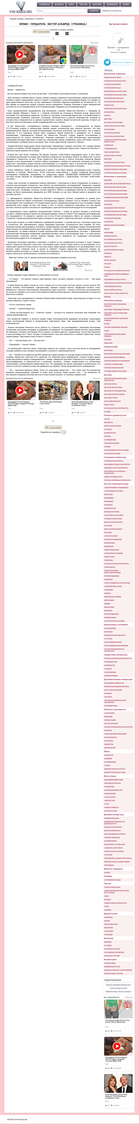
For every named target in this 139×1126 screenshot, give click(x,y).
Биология (108, 494)
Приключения (111, 346)
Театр (106, 906)
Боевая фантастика (112, 77)
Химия (107, 604)
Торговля (108, 855)
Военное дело (110, 959)
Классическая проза (113, 243)
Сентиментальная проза (115, 279)
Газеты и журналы (112, 887)
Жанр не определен (113, 869)
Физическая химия (112, 597)
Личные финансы (112, 837)
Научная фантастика (113, 122)
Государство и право (113, 519)
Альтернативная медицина (116, 487)
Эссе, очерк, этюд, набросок (116, 293)
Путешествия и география (115, 371)
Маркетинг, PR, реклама (114, 844)
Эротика (107, 340)
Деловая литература (114, 814)
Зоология (108, 526)
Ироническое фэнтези (113, 98)
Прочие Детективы (112, 218)
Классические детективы (115, 194)
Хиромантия (109, 748)
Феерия (107, 297)
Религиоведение (111, 576)
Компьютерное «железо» (114, 635)
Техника (108, 876)
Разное (107, 872)
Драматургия (110, 433)
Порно (107, 324)
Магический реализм (113, 250)
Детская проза (110, 384)
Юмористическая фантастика (117, 166)
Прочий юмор (110, 762)
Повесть (107, 257)
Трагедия (108, 935)
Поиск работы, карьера (114, 851)
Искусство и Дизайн (113, 690)
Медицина (109, 546)
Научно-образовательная (116, 484)
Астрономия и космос (113, 491)
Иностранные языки (113, 529)
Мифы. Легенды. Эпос (113, 477)
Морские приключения (114, 357)
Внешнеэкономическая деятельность (114, 823)
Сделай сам (109, 800)
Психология (109, 567)
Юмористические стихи (115, 772)
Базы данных (110, 628)
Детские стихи (110, 398)
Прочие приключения (114, 368)
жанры (59, 4)
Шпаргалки (109, 607)
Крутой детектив (111, 201)
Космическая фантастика (115, 109)
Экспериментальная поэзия (116, 450)
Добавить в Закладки (112, 10)
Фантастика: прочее (113, 155)
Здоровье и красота (112, 783)
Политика (108, 560)
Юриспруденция (111, 614)
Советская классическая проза (118, 283)
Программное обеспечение (116, 646)
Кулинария (109, 787)
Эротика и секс (110, 811)
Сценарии (108, 931)
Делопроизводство (112, 831)
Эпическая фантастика (114, 162)
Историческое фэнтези (114, 102)
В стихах (108, 429)
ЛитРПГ (107, 115)
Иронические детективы (115, 187)
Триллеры (108, 222)
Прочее (107, 883)
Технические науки (113, 586)
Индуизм (108, 717)
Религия (108, 730)
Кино (106, 896)
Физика (107, 593)
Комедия (108, 758)
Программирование (113, 642)
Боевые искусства (112, 967)
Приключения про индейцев (117, 361)
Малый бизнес (110, 841)
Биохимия (108, 501)
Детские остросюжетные (115, 391)
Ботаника (108, 505)
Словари (108, 669)
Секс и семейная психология (117, 583)
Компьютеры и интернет (116, 624)
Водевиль (108, 917)
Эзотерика (108, 741)
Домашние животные (113, 780)
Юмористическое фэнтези (115, 169)
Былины (107, 942)
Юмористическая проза (114, 769)
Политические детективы (115, 211)
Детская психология (113, 522)
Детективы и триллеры (115, 176)
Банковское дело (111, 818)
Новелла (108, 253)
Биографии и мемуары (114, 683)
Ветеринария (110, 508)
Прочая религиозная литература (118, 727)
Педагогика (109, 557)
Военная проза (110, 236)
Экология (108, 611)
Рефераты (108, 579)
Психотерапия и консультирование (112, 571)
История (108, 532)
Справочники (110, 672)
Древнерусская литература (116, 468)
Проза (107, 229)
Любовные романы (113, 300)
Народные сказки (112, 949)
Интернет (108, 632)
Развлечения (110, 794)
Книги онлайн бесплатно (118, 984)
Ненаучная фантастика (114, 126)
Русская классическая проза (117, 271)
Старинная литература (115, 457)
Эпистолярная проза (113, 290)
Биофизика (109, 498)
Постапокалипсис (112, 133)
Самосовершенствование (115, 734)
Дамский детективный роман (117, 184)
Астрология (109, 713)
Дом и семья (110, 776)
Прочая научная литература (116, 564)
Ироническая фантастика (115, 95)
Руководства (109, 665)
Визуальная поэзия (112, 426)
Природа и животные (113, 364)
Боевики (108, 180)
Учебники (108, 590)
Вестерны (108, 350)
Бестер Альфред (118, 52)
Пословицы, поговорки (114, 952)
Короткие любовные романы (116, 309)
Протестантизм (111, 723)
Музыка (107, 900)
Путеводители (110, 662)
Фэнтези (108, 159)
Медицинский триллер (114, 208)
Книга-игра (109, 405)
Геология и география (113, 515)
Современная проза (112, 286)
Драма (107, 921)
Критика (108, 693)
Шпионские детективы (114, 225)
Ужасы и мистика (112, 152)
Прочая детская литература (116, 408)
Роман (107, 267)
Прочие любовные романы (115, 327)
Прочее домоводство (113, 790)
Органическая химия (113, 553)
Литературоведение (113, 539)
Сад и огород (109, 797)
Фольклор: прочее (112, 956)
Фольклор (108, 938)
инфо (126, 4)
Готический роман (112, 88)
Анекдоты (108, 755)
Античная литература (113, 461)
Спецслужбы (109, 963)
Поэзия (107, 447)
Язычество (108, 744)
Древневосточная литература (117, 464)
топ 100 (83, 4)
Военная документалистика (116, 686)
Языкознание (110, 617)
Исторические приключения (117, 354)
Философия (109, 600)
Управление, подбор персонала (118, 858)
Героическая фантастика (115, 81)
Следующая (43, 31)
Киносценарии (110, 924)
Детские (108, 375)
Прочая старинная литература (117, 480)
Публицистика (110, 706)
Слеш (106, 331)
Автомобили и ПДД (112, 880)
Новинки (112, 4)
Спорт (106, 804)
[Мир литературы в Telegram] (118, 65)
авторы (96, 4)
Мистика (108, 119)
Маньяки (108, 204)
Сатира (107, 765)
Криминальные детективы (116, 197)
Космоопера (109, 112)
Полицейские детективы (115, 215)
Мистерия (108, 928)
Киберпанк (109, 105)
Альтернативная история (115, 173)
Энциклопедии (111, 676)
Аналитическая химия (114, 621)
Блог (71, 4)
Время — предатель (118, 47)
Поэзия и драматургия (115, 415)
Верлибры (108, 422)
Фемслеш (108, 343)
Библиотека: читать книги (118, 991)
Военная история (111, 512)
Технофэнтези (110, 149)
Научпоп (108, 697)
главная (44, 4)
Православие (110, 720)
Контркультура (110, 246)
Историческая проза (113, 239)
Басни (107, 419)
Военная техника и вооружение (118, 970)
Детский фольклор (112, 401)
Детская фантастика (113, 387)
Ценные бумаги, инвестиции (117, 862)
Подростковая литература (115, 903)
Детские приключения (114, 394)
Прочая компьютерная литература (114, 650)
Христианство (110, 737)
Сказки (107, 412)
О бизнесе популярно (113, 848)
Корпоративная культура (115, 834)
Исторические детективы (115, 191)
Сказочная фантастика (114, 136)
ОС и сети (108, 639)
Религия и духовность (115, 709)
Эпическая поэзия (112, 454)
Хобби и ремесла (111, 807)
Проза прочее (110, 260)
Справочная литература (115, 654)
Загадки (108, 945)
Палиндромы (110, 440)
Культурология (110, 536)
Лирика (107, 436)
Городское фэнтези (112, 84)
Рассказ (107, 264)
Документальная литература (118, 679)
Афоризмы (108, 232)
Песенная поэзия (111, 443)
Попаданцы (109, 129)
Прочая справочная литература (118, 658)
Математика (109, 543)
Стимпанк (108, 145)
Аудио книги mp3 (118, 988)
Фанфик (107, 910)
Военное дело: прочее (113, 973)
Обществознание (111, 550)
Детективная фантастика (115, 91)
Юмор (107, 751)
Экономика (109, 865)
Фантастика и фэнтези (114, 73)
